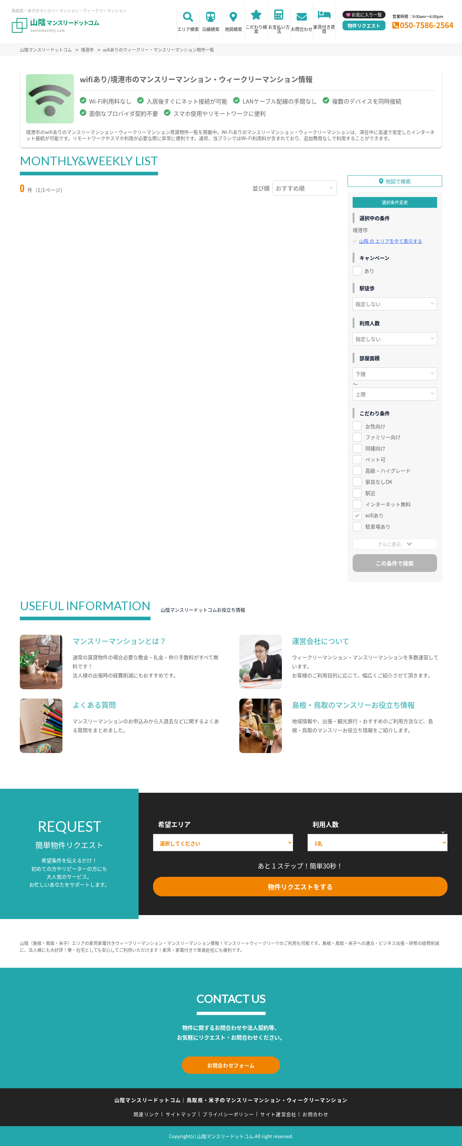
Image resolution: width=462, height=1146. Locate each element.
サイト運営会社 (278, 1114)
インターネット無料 (388, 504)
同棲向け (375, 448)
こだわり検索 (256, 29)
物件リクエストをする (300, 886)
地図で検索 (398, 181)
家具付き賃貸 (324, 29)
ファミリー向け (383, 437)
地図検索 (233, 29)
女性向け (375, 426)
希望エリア (174, 824)
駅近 (370, 493)
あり (369, 270)
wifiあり (374, 515)
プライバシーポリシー (228, 1114)
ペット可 (375, 459)
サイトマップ (181, 1114)
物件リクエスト (364, 25)
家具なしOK (378, 481)
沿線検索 (210, 29)
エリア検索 (188, 29)
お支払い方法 (279, 29)
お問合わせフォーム (231, 1065)
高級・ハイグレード (388, 470)
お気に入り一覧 (367, 15)
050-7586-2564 (426, 24)
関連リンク (147, 1114)
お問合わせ (302, 29)
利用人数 (326, 824)
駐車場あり (378, 526)
